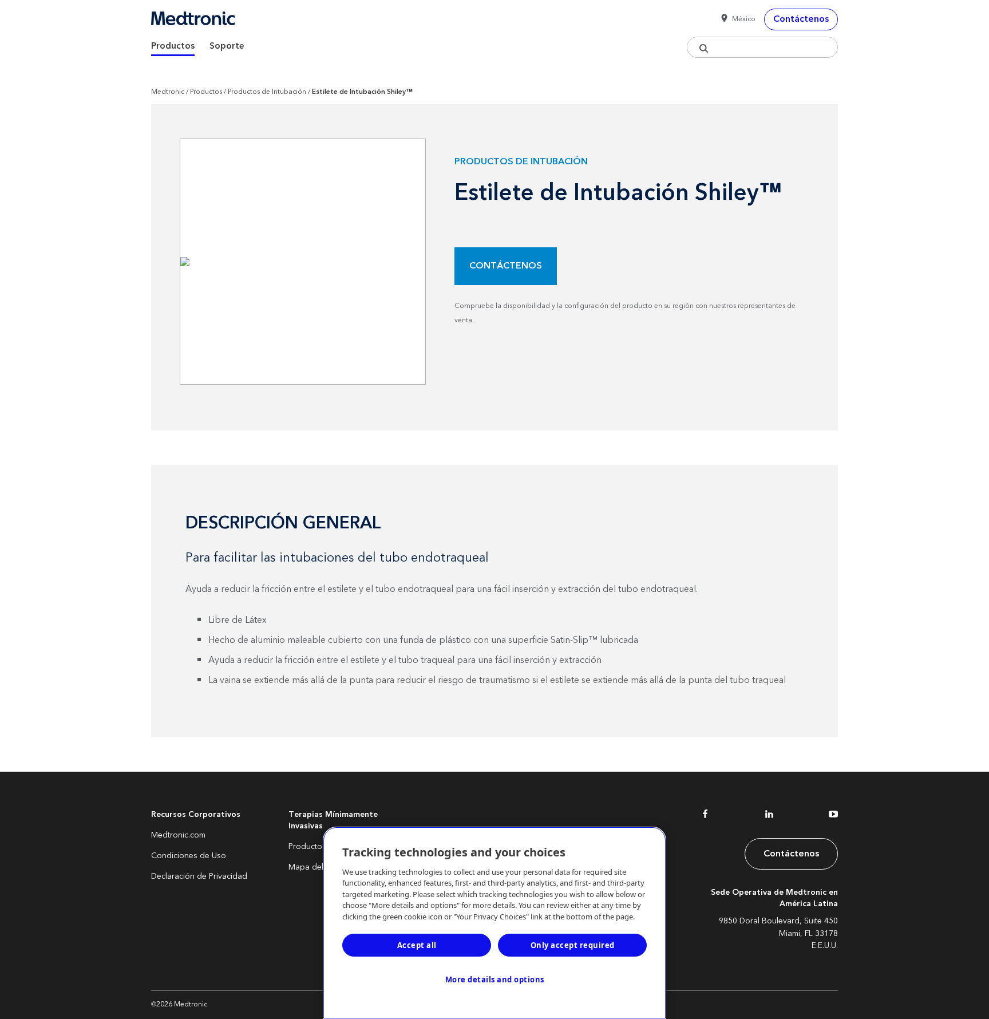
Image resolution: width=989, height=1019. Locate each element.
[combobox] (762, 47)
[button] (736, 19)
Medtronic (167, 92)
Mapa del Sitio (314, 867)
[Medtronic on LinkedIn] (769, 816)
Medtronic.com (178, 835)
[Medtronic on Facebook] (705, 816)
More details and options (494, 979)
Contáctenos (505, 266)
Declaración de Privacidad (199, 876)
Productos (173, 46)
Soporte (226, 46)
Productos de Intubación (267, 92)
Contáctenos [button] (801, 19)
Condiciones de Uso (188, 856)
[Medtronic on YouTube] (833, 816)
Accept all (417, 945)
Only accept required (573, 945)
